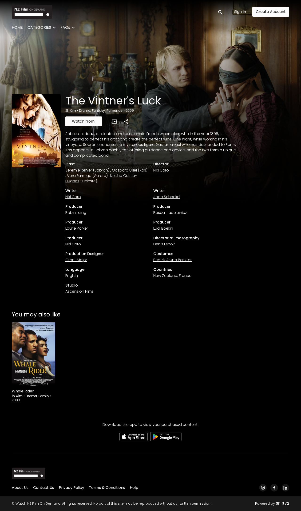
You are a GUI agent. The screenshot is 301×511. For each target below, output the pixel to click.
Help (134, 487)
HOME (17, 27)
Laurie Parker (76, 228)
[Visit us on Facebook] (274, 487)
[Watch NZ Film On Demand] (28, 473)
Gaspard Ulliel (124, 170)
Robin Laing (75, 212)
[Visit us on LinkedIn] (285, 487)
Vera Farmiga (79, 175)
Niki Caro (161, 170)
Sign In (240, 11)
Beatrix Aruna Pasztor (172, 260)
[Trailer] (114, 121)
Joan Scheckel (166, 197)
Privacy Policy (71, 487)
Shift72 (282, 503)
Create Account (271, 11)
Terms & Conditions (107, 487)
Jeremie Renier (78, 170)
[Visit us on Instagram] (263, 487)
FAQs (65, 27)
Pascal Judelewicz (170, 212)
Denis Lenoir (164, 244)
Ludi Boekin (163, 228)
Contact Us (43, 487)
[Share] (126, 121)
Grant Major (76, 260)
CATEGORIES (39, 27)
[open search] (220, 12)
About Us (20, 487)
